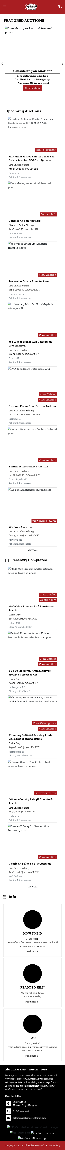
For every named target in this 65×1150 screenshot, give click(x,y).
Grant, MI (14, 358)
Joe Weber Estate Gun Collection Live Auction (30, 343)
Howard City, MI (17, 294)
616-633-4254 (21, 1111)
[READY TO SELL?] (32, 973)
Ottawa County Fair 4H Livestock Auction (31, 801)
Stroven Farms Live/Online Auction (32, 406)
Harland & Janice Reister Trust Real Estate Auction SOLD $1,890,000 (32, 158)
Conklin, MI (14, 173)
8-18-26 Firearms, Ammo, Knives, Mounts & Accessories (30, 672)
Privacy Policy (53, 1145)
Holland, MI (14, 816)
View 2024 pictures (44, 520)
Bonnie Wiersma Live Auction (28, 466)
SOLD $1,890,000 (46, 150)
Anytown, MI (15, 233)
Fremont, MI (15, 418)
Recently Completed (29, 560)
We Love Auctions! (21, 527)
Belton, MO (14, 623)
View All (33, 549)
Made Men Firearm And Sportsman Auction (31, 608)
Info (12, 896)
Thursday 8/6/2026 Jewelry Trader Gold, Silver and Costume (31, 737)
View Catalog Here (44, 723)
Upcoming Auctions (23, 111)
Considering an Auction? (25, 220)
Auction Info (48, 599)
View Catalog (48, 394)
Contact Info (32, 87)
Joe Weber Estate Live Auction (29, 281)
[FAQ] (32, 1024)
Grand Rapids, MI (18, 479)
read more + (33, 951)
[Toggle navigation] (4, 7)
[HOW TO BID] (32, 919)
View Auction (47, 274)
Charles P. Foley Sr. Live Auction (30, 863)
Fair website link (45, 793)
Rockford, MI (15, 876)
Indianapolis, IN (17, 687)
